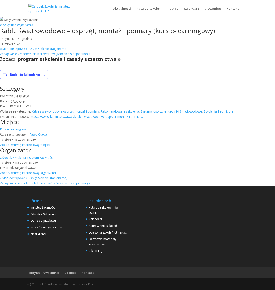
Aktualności (122, 9)
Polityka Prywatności (43, 273)
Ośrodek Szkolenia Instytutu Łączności (26, 158)
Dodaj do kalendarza (25, 74)
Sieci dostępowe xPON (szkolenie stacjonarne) (33, 49)
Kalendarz (191, 9)
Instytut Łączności (43, 207)
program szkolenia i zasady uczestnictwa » (69, 59)
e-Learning (213, 9)
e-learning (95, 251)
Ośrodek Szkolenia (43, 214)
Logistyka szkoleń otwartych (108, 232)
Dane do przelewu (43, 220)
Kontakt (232, 9)
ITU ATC (172, 9)
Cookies (70, 273)
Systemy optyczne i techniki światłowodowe (171, 111)
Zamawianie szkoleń (103, 226)
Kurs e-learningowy (13, 129)
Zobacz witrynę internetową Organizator (28, 173)
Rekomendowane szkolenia (120, 111)
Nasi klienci (38, 234)
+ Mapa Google (37, 134)
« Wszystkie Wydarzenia (16, 25)
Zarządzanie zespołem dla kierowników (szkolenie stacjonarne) (45, 54)
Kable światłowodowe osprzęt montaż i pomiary (65, 111)
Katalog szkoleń (148, 9)
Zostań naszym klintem (47, 227)
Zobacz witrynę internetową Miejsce (25, 145)
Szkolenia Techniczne (218, 111)
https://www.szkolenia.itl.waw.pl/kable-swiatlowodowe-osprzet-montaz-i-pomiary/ (86, 116)
